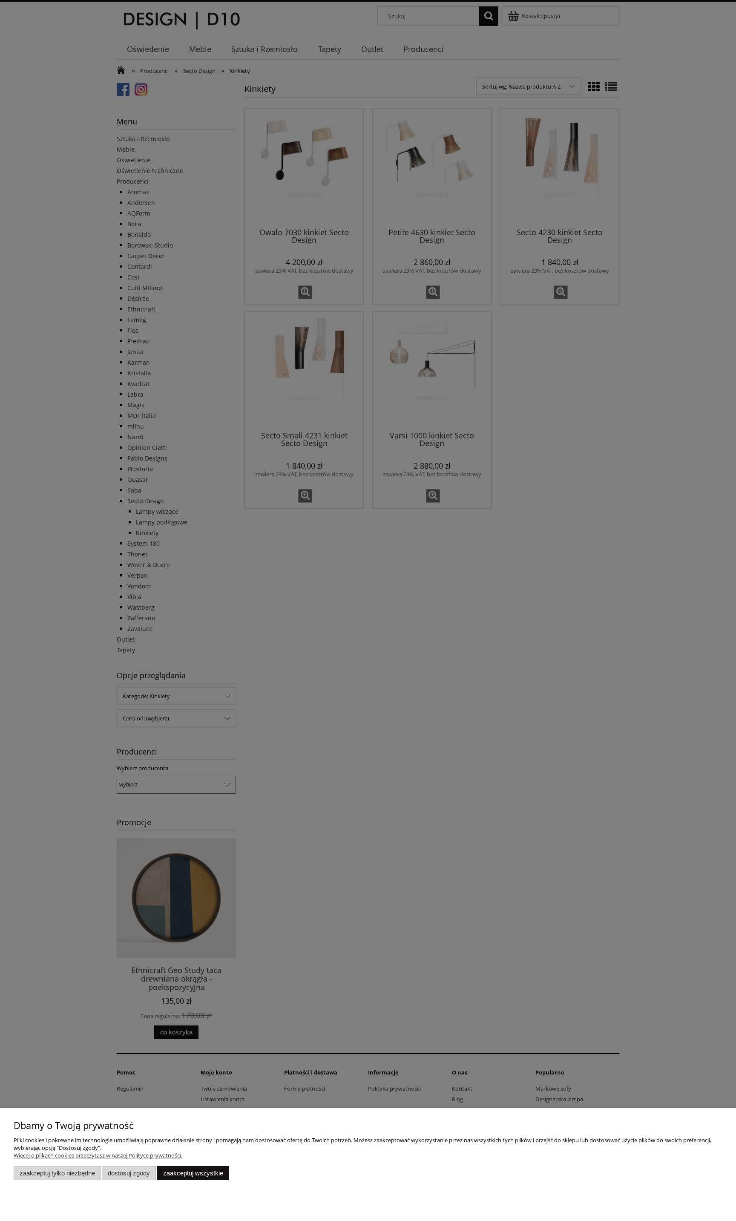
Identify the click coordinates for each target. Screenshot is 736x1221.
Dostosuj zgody (129, 1173)
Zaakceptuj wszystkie (193, 1173)
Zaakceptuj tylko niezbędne (57, 1173)
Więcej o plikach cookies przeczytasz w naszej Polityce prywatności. (98, 1155)
